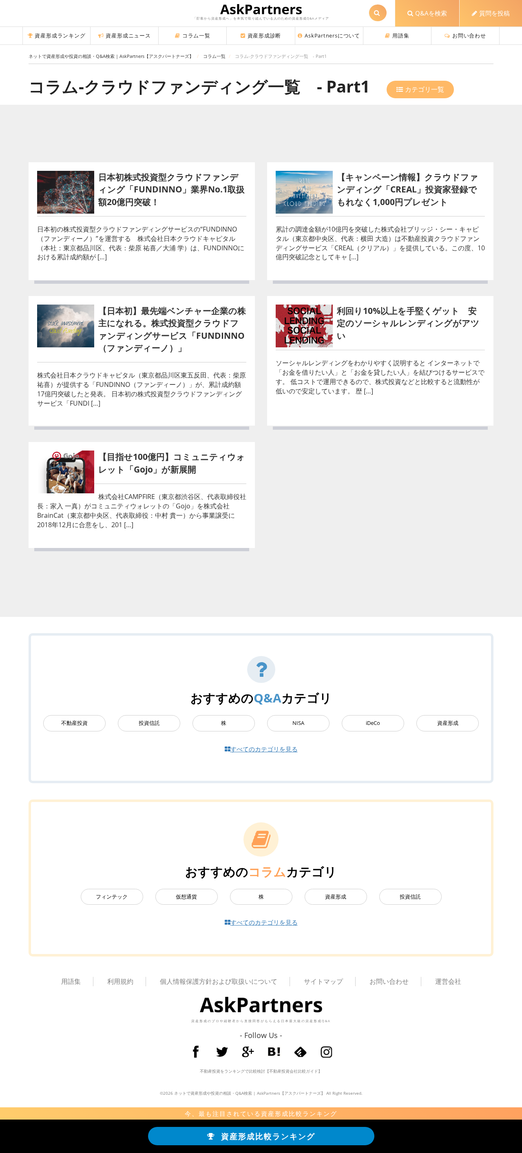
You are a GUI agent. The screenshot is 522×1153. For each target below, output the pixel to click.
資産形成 (447, 723)
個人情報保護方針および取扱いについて (218, 981)
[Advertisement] (261, 135)
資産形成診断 (264, 35)
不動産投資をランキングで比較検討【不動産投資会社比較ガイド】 (261, 1071)
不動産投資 (74, 723)
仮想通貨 (186, 896)
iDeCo (373, 723)
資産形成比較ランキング (268, 1136)
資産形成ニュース (128, 35)
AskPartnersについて (332, 35)
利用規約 (120, 981)
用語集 (400, 35)
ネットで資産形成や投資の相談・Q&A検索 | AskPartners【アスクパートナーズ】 (249, 1093)
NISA (298, 723)
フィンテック (112, 896)
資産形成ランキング (60, 35)
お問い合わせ (469, 35)
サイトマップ (323, 981)
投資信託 (149, 723)
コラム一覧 (196, 35)
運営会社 (448, 981)
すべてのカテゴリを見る (264, 749)
